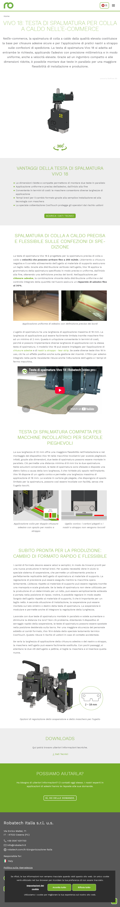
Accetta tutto (59, 887)
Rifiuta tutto (84, 887)
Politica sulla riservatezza (18, 867)
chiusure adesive (23, 278)
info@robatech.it (16, 845)
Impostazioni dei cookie (35, 887)
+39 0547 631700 (16, 840)
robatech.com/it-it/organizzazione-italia (29, 849)
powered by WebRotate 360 (108, 78)
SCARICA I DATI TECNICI (60, 215)
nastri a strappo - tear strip (53, 350)
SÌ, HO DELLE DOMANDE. (60, 798)
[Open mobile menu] (113, 5)
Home (7, 16)
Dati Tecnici (61, 754)
